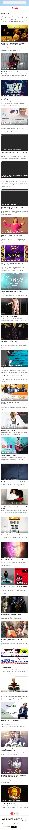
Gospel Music (13, 40)
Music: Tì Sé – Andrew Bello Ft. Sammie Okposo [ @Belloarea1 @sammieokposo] (13, 776)
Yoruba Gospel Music (7, 123)
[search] (26, 8)
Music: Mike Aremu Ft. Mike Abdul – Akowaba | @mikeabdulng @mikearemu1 (12, 208)
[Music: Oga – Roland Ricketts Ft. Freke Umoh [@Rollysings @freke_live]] (14, 739)
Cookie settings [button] (6, 826)
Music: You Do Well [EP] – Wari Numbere (11, 614)
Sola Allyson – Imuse (6, 126)
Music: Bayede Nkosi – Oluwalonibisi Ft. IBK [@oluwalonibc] (12, 640)
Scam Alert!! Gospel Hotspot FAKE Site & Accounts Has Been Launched (14, 666)
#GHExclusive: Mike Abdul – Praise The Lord (12, 291)
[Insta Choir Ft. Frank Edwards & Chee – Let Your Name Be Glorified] (14, 253)
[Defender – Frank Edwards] (14, 793)
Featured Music (5, 40)
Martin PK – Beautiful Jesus (8, 430)
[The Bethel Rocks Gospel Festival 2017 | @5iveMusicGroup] (14, 392)
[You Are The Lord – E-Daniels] (14, 445)
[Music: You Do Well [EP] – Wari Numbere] (14, 604)
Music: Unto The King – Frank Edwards (10, 535)
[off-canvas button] (2, 7)
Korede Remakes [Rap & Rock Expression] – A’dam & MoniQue (14, 587)
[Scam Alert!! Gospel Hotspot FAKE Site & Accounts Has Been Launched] (14, 656)
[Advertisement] (14, 2)
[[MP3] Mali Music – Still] (14, 358)
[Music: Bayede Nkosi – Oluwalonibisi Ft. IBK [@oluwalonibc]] (14, 629)
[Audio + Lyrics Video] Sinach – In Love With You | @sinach (13, 236)
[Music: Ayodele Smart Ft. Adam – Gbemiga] (14, 169)
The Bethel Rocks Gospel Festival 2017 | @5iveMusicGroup (11, 402)
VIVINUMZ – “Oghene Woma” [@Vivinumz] (12, 375)
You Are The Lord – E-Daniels (8, 455)
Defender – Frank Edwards (7, 803)
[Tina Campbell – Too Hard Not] (14, 306)
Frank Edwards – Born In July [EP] (9, 341)
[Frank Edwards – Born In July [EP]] (14, 331)
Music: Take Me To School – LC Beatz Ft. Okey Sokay (14, 482)
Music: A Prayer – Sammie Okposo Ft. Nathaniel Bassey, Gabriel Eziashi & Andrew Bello (13, 44)
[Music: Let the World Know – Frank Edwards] (14, 550)
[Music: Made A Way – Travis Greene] (14, 710)
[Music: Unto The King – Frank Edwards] (14, 525)
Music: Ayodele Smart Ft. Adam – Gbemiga (12, 179)
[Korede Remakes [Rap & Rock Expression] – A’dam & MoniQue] (14, 576)
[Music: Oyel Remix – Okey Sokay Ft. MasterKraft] (14, 684)
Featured (4, 149)
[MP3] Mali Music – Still (6, 368)
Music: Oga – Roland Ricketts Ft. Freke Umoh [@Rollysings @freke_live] (12, 749)
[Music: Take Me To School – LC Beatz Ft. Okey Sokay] (14, 472)
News (11, 504)
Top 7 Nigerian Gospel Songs (16, 95)
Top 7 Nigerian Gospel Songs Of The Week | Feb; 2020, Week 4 (13, 98)
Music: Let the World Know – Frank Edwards (12, 560)
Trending (25, 175)
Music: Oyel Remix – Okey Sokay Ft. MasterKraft (13, 694)
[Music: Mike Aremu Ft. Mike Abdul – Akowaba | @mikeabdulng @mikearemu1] (14, 197)
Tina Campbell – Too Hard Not (9, 316)
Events (3, 399)
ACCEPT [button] (14, 826)
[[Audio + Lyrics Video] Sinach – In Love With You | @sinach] (14, 225)
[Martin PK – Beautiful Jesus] (14, 420)
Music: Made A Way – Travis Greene (10, 720)
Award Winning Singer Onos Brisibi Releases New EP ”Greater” (14, 507)
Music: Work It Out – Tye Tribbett (9, 71)
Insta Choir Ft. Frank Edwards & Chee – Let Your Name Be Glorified (13, 264)
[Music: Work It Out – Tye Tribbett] (14, 61)
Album (3, 122)
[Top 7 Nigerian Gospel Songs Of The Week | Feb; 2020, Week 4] (14, 88)
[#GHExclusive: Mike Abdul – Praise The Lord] (14, 281)
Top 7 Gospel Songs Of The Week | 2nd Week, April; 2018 (14, 153)
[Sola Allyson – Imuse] (14, 116)
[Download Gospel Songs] (14, 7)
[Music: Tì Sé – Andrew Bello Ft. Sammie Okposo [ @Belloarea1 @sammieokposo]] (14, 765)
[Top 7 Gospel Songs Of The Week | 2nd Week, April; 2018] (14, 142)
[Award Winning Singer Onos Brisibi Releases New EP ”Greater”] (14, 497)
